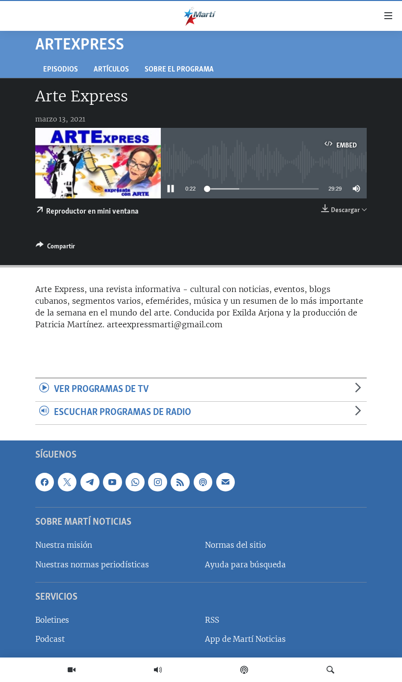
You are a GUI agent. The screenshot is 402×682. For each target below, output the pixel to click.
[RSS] (180, 482)
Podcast (50, 639)
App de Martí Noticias (245, 639)
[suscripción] (225, 482)
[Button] (55, 248)
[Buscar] (330, 670)
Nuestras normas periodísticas (92, 564)
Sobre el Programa (179, 69)
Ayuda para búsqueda (245, 564)
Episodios (60, 69)
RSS (212, 620)
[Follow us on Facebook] (44, 482)
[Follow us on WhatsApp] (135, 482)
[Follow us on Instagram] (157, 482)
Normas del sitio (235, 545)
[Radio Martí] (158, 670)
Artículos (111, 69)
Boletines (52, 620)
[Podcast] (244, 670)
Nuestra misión (63, 545)
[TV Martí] (71, 670)
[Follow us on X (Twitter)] (67, 482)
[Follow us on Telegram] (89, 482)
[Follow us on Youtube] (112, 482)
